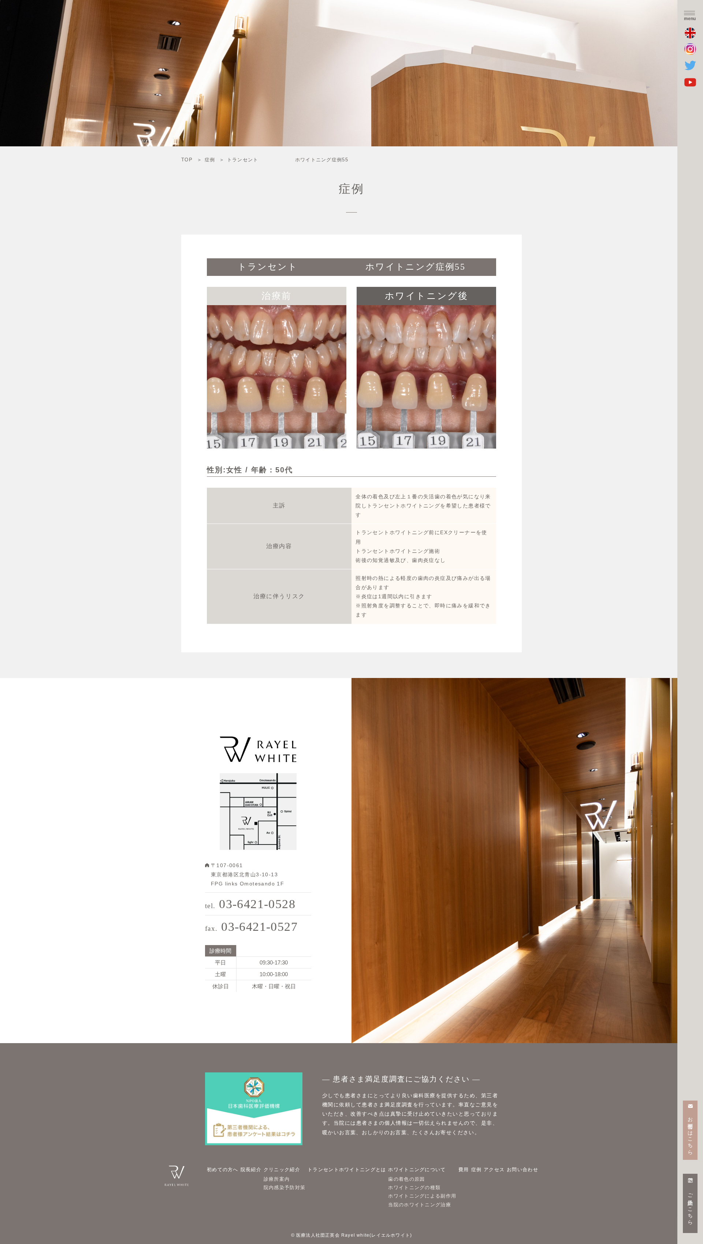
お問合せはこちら (690, 1133)
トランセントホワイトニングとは (347, 1169)
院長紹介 (251, 1169)
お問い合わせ (522, 1169)
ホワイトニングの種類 (414, 1187)
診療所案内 (277, 1179)
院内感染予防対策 (284, 1187)
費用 (463, 1169)
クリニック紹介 (282, 1169)
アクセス (494, 1169)
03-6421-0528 (250, 904)
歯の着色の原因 (406, 1179)
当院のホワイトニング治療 (419, 1204)
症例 (476, 1169)
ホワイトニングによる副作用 (422, 1196)
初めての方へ (222, 1169)
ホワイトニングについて (417, 1169)
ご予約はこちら (690, 1206)
